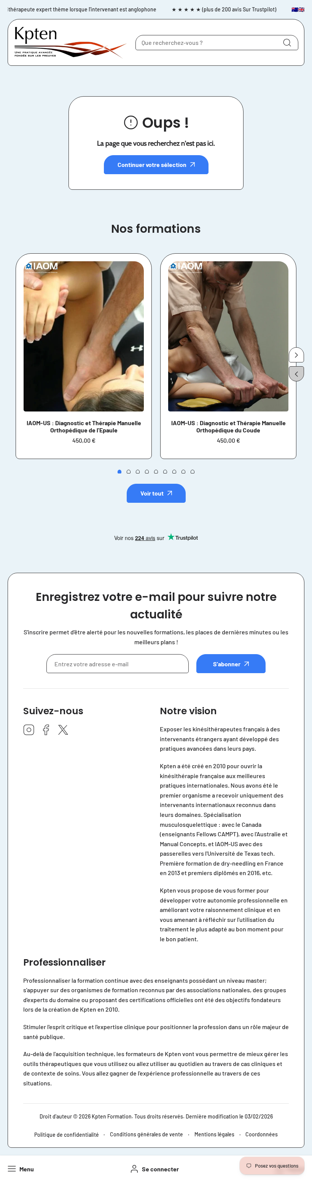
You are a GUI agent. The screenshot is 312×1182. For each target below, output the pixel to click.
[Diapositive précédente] (296, 373)
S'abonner (226, 663)
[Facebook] (46, 730)
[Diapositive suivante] (296, 354)
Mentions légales (214, 1134)
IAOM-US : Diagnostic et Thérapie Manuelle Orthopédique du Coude (228, 426)
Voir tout (152, 493)
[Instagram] (29, 730)
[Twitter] (63, 730)
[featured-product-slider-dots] (119, 471)
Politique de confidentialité (66, 1134)
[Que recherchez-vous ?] (286, 42)
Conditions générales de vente (146, 1134)
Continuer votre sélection (152, 164)
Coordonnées (261, 1134)
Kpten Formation (112, 1116)
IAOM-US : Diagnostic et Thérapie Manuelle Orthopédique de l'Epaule (84, 426)
